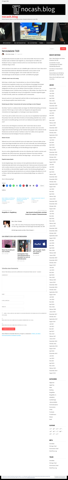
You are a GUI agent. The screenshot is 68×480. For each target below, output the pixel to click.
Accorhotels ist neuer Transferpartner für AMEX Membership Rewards (55, 64)
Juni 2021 (51, 213)
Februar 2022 (52, 196)
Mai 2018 (51, 302)
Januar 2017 (52, 338)
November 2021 (53, 204)
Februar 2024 (52, 150)
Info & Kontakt (7, 43)
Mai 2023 (51, 169)
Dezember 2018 (53, 284)
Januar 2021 (52, 226)
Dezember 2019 (53, 257)
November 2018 (53, 287)
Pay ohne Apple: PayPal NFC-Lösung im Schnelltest (39, 251)
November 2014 (53, 370)
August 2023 (52, 162)
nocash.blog (10, 16)
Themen (41, 43)
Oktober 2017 (52, 316)
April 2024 (51, 145)
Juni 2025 (51, 113)
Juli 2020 (51, 240)
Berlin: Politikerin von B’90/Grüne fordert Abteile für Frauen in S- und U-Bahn (8, 199)
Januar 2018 (52, 311)
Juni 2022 (51, 189)
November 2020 (53, 231)
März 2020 (52, 250)
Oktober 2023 (52, 157)
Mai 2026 (51, 96)
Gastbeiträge (52, 400)
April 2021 (51, 218)
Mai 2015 (51, 361)
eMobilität (52, 397)
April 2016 (51, 351)
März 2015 (52, 365)
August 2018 (52, 294)
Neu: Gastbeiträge (32, 43)
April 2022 (51, 194)
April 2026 (51, 98)
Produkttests (52, 414)
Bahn (50, 387)
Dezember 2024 (53, 127)
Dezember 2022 (53, 177)
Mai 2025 (51, 115)
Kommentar (5, 275)
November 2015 (53, 353)
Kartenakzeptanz (53, 404)
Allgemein (4, 48)
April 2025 (51, 118)
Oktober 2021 (52, 206)
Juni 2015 (51, 358)
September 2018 (53, 292)
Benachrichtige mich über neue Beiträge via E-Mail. (14, 325)
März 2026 (52, 101)
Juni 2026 (51, 93)
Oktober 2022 (52, 181)
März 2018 (52, 307)
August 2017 (52, 321)
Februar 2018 (52, 309)
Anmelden (51, 443)
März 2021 (52, 221)
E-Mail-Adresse (6, 300)
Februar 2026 (52, 103)
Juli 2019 (51, 267)
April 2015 (51, 363)
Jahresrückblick (53, 402)
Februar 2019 (52, 280)
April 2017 (51, 331)
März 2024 (52, 147)
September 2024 (53, 135)
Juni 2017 (51, 326)
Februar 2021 (52, 223)
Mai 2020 (51, 245)
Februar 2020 (52, 253)
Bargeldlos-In (52, 395)
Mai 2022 (51, 191)
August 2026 (52, 88)
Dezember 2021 (53, 201)
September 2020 (53, 235)
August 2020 (52, 238)
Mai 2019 (51, 272)
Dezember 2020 (53, 228)
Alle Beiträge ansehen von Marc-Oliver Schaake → (23, 230)
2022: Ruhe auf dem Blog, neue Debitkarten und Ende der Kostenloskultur (23, 199)
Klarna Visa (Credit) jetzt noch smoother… (8, 250)
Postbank (51, 412)
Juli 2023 (51, 164)
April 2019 (51, 275)
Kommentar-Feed (53, 448)
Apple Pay (51, 385)
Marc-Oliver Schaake (10, 54)
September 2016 (53, 346)
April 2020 (51, 248)
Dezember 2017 (53, 314)
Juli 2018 (51, 297)
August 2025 (52, 110)
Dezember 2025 (53, 105)
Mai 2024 (51, 142)
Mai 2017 (51, 329)
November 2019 (53, 260)
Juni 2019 (51, 270)
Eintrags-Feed (52, 446)
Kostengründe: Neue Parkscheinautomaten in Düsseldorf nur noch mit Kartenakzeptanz (24, 256)
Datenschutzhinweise (31, 477)
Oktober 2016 (52, 343)
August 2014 (52, 373)
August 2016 (52, 348)
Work (50, 419)
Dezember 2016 (53, 341)
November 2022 (53, 179)
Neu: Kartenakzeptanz (20, 43)
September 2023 (53, 159)
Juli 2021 (51, 211)
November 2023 (53, 154)
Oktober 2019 (52, 262)
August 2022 (52, 186)
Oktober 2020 (52, 233)
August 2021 (52, 208)
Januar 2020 (52, 255)
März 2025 (52, 120)
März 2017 (52, 334)
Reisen (51, 417)
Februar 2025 (52, 123)
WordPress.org (53, 451)
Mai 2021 (51, 216)
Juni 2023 (51, 167)
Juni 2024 (51, 140)
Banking (51, 390)
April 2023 (51, 172)
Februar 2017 (52, 336)
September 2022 (53, 184)
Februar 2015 (52, 368)
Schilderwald (50, 43)
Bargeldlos (52, 392)
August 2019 (52, 265)
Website (4, 306)
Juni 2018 (51, 299)
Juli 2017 (51, 324)
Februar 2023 (52, 174)
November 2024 (53, 130)
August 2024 (52, 137)
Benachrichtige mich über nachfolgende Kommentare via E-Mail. (18, 320)
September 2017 (53, 319)
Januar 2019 (52, 282)
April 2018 (51, 304)
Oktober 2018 (52, 289)
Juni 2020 (51, 243)
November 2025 (53, 108)
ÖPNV (50, 409)
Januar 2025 (52, 125)
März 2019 (52, 277)
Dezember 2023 (53, 152)
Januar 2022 (52, 199)
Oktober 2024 (52, 132)
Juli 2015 (51, 356)
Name (3, 294)
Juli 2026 (51, 91)
